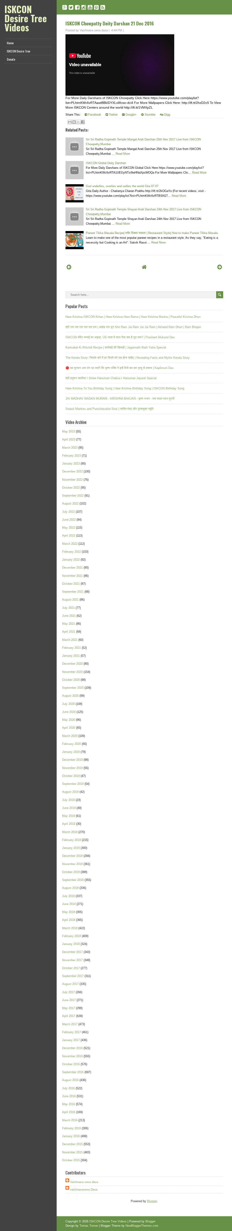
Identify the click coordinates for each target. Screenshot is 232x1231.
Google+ (131, 114)
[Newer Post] (69, 267)
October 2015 (71, 1160)
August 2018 (70, 888)
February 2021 (71, 647)
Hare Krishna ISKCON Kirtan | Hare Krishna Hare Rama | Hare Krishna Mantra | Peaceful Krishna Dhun (133, 316)
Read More (123, 153)
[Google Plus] (64, 7)
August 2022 (70, 503)
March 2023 (69, 447)
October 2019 (71, 776)
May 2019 (68, 816)
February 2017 (71, 1032)
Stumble (149, 114)
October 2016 (71, 1064)
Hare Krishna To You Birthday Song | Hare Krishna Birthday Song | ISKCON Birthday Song (124, 388)
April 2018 (68, 920)
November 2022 (72, 479)
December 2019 (72, 759)
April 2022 (68, 535)
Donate (11, 59)
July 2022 (68, 511)
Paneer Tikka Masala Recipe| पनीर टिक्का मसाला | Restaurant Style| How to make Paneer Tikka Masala (152, 233)
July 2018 (68, 896)
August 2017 (70, 984)
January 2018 (71, 944)
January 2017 (71, 1040)
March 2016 (69, 1120)
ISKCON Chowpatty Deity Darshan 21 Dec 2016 (109, 23)
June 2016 (69, 1096)
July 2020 (68, 704)
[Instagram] (83, 7)
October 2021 (71, 583)
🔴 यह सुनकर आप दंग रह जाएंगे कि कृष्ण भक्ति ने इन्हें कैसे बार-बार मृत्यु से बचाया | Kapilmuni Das (119, 368)
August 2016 (70, 1080)
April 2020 (68, 727)
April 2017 (68, 1016)
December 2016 (72, 1048)
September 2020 (73, 687)
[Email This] (70, 122)
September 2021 (73, 591)
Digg (166, 114)
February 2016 (71, 1128)
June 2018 (69, 904)
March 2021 (69, 640)
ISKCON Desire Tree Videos (26, 18)
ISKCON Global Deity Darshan (106, 163)
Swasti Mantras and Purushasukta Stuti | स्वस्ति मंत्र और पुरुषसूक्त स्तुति (109, 408)
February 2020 (71, 744)
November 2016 (72, 1056)
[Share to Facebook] (82, 122)
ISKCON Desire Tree (18, 51)
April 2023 (68, 439)
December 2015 (72, 1144)
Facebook (94, 114)
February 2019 (71, 840)
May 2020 (68, 719)
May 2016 (68, 1104)
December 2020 (72, 663)
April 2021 (68, 631)
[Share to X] (78, 122)
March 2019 (69, 832)
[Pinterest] (96, 7)
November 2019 (72, 768)
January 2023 (71, 463)
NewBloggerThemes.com (142, 1225)
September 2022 (73, 495)
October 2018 (71, 872)
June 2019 (69, 808)
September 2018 (73, 880)
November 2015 (72, 1152)
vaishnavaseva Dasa (83, 1189)
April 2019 (68, 824)
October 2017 (71, 968)
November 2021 (72, 575)
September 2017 (73, 976)
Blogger (152, 1201)
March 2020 (69, 736)
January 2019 (71, 848)
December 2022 (72, 471)
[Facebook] (77, 7)
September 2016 (73, 1072)
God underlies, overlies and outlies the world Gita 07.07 (122, 186)
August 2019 (70, 791)
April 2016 (68, 1112)
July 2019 (68, 800)
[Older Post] (219, 267)
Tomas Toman (89, 1225)
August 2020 (70, 695)
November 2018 (72, 864)
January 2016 (71, 1136)
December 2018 (72, 856)
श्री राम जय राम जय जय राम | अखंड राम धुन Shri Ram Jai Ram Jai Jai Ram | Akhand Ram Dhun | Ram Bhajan (133, 327)
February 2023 (71, 455)
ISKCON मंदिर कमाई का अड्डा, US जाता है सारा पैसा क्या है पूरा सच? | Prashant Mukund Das (120, 337)
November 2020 (72, 672)
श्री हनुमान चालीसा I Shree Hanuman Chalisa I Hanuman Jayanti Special (111, 378)
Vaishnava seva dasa (84, 1182)
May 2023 (68, 431)
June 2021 (69, 615)
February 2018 (71, 936)
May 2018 (68, 912)
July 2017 (68, 992)
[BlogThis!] (74, 122)
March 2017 (69, 1024)
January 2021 (71, 655)
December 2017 (72, 952)
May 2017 (68, 1008)
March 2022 (69, 543)
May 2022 (68, 527)
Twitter (113, 114)
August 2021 (70, 599)
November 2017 (72, 960)
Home (10, 42)
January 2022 (71, 559)
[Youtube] (90, 7)
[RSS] (102, 7)
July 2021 (68, 607)
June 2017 (69, 1000)
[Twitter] (71, 7)
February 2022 (71, 551)
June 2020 (69, 712)
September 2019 (73, 784)
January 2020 (71, 752)
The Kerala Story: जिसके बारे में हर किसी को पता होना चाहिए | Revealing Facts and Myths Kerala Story (127, 357)
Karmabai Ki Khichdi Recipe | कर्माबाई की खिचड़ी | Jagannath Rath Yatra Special (115, 347)
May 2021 (68, 623)
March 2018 (69, 928)
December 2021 (72, 567)
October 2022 (71, 487)
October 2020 (71, 679)
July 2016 (68, 1088)
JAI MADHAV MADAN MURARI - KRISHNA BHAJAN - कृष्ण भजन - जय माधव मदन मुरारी (119, 398)
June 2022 (69, 519)
